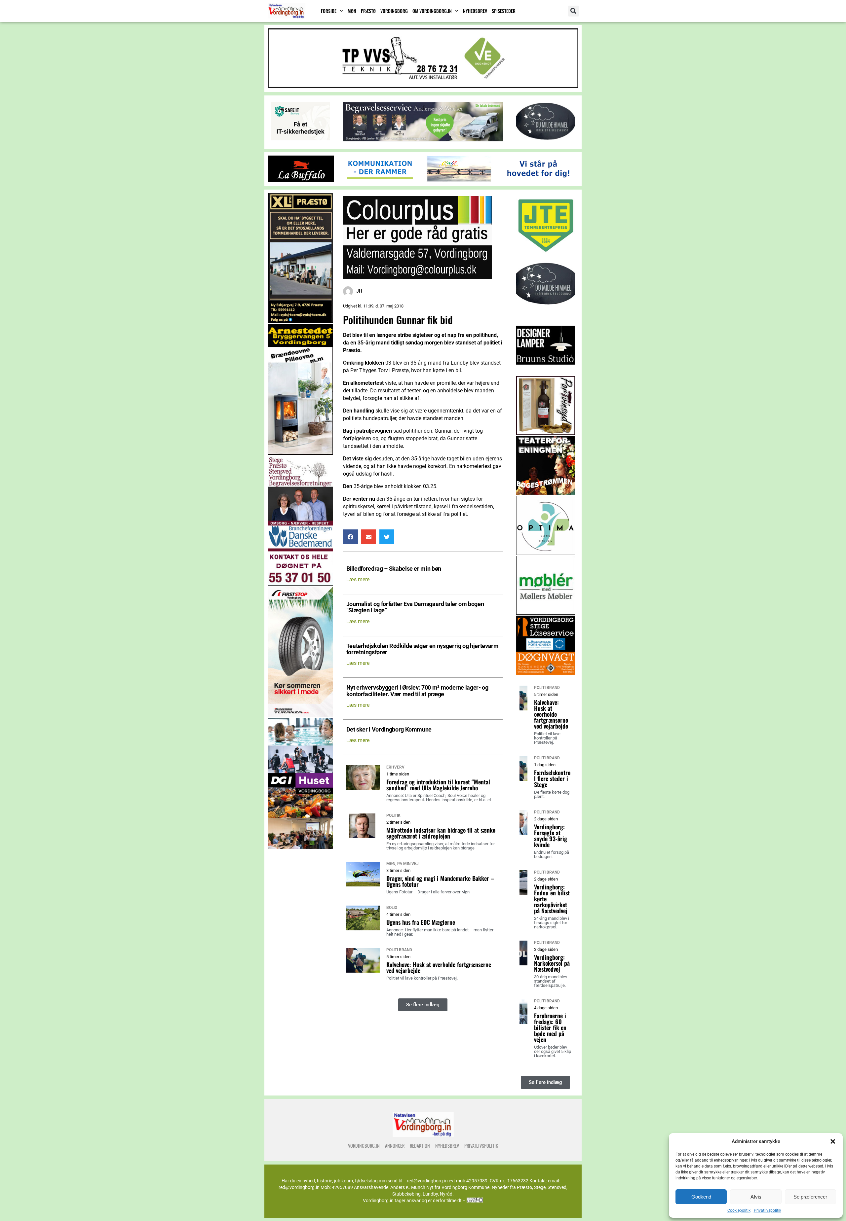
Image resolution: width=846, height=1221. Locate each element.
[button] (832, 1141)
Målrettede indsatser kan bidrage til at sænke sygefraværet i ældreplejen (440, 833)
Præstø (368, 10)
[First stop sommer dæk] (300, 715)
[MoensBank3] (539, 180)
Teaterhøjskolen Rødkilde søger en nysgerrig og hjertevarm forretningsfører (422, 649)
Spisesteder (504, 10)
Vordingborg (394, 10)
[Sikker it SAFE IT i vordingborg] (300, 138)
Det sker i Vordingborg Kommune (389, 730)
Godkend (701, 1197)
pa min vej (408, 863)
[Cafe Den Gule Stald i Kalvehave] (459, 180)
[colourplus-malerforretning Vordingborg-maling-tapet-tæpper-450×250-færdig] (417, 277)
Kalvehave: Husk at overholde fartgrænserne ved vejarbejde (438, 967)
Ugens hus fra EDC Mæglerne (420, 922)
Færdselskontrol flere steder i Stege (552, 778)
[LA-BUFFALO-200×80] (301, 180)
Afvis (755, 1197)
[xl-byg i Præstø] (300, 321)
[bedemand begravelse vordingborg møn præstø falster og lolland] (423, 139)
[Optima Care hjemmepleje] (545, 553)
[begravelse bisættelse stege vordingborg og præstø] (300, 584)
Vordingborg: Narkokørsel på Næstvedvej (552, 963)
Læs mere (357, 579)
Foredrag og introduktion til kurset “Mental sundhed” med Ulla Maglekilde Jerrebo (438, 784)
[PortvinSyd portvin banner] (545, 433)
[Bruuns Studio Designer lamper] (545, 373)
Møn (352, 10)
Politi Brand (399, 950)
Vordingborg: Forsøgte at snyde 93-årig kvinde (550, 835)
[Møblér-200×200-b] (545, 613)
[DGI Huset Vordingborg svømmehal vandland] (300, 847)
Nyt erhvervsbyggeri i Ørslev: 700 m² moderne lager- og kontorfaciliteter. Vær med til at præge (417, 691)
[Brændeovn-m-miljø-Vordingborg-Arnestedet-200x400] (300, 453)
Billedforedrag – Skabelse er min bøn (393, 569)
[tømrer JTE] (545, 253)
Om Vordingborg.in (432, 10)
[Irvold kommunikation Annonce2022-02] (380, 180)
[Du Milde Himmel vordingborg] (545, 313)
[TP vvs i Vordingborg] (423, 86)
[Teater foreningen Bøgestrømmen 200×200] (545, 493)
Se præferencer (810, 1197)
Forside (328, 10)
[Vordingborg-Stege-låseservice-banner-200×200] (545, 673)
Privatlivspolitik (767, 1210)
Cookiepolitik (738, 1210)
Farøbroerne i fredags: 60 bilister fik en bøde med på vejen (550, 1027)
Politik (393, 815)
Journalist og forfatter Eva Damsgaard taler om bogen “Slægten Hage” (415, 607)
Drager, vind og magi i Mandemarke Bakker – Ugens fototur (440, 881)
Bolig (391, 907)
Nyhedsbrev (475, 10)
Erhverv (395, 767)
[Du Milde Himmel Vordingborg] (545, 138)
